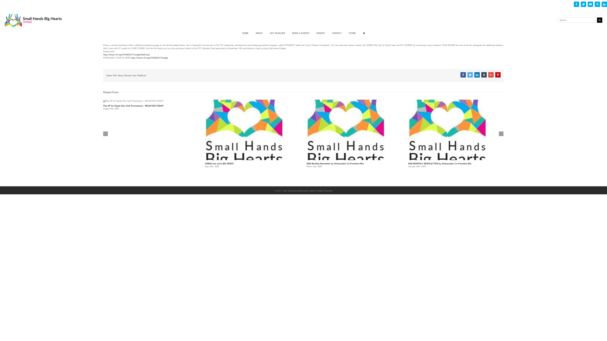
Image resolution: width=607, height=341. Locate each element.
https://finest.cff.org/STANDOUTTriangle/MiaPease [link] (126, 55)
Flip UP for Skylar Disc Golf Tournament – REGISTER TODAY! (133, 106)
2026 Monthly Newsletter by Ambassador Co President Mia (335, 163)
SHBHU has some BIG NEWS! (219, 163)
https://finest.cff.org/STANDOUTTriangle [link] (149, 58)
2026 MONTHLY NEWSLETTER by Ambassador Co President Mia (439, 163)
